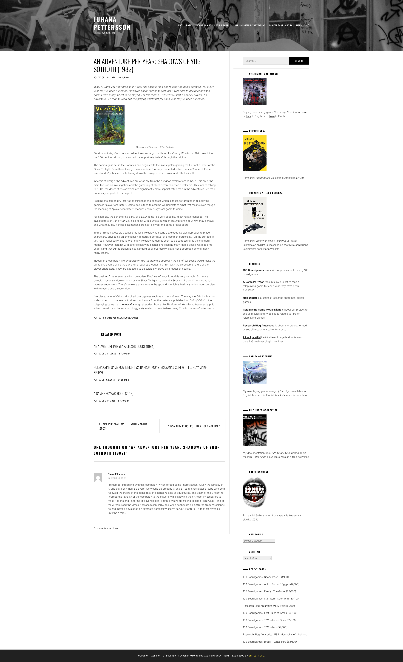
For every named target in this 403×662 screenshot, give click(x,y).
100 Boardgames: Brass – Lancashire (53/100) (270, 641)
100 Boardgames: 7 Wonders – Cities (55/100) (270, 620)
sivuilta (300, 177)
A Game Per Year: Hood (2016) (113, 393)
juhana (126, 77)
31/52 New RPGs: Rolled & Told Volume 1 (194, 426)
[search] (308, 25)
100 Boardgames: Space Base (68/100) (266, 577)
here (304, 112)
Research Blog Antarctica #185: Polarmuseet (269, 605)
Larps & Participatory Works (249, 25)
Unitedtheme (256, 656)
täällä (255, 519)
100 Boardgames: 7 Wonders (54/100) (265, 627)
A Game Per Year (113, 317)
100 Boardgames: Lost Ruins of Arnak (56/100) (270, 612)
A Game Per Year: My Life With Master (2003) (123, 426)
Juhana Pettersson (112, 23)
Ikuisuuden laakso (290, 395)
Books (126, 317)
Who (180, 25)
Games (134, 317)
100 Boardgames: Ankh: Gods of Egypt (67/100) (271, 584)
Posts (189, 25)
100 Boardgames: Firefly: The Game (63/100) (269, 591)
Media (299, 25)
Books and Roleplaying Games (213, 25)
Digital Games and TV (280, 25)
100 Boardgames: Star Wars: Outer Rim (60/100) (271, 598)
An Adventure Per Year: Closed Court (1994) (124, 346)
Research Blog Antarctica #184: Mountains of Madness (275, 634)
